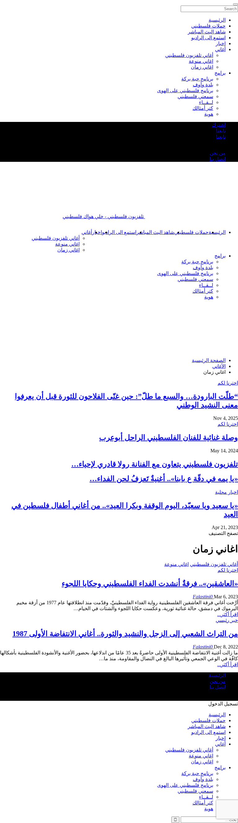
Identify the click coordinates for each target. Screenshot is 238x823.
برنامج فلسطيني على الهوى (185, 273)
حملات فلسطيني (191, 232)
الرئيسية (217, 232)
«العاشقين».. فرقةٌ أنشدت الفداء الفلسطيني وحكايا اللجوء (150, 584)
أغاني (87, 232)
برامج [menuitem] (220, 72)
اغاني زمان (68, 249)
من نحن (218, 153)
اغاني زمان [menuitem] (202, 67)
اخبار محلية (226, 492)
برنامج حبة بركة (197, 261)
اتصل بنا (217, 159)
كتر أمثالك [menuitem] (202, 108)
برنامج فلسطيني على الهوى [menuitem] (185, 90)
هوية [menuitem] (208, 114)
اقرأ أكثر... (227, 614)
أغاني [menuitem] (220, 49)
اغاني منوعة (67, 244)
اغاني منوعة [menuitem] (201, 61)
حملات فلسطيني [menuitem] (208, 25)
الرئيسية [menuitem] (217, 20)
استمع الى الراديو (119, 232)
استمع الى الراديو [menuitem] (208, 37)
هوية (208, 296)
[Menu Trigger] (235, 4)
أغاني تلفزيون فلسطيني (56, 238)
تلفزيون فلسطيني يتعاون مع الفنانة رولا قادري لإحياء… (154, 464)
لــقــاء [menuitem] (206, 102)
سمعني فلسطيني (195, 279)
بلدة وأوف (203, 267)
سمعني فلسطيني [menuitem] (195, 96)
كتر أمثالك (202, 291)
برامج (220, 255)
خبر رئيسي (227, 620)
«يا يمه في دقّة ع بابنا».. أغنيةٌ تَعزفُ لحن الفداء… (164, 479)
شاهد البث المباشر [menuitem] (207, 31)
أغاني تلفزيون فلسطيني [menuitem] (189, 55)
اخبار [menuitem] (221, 43)
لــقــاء (206, 285)
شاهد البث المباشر (155, 232)
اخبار (221, 738)
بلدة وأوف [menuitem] (203, 84)
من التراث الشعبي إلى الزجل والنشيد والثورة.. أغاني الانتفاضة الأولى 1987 (125, 634)
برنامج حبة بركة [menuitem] (197, 78)
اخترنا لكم (228, 383)
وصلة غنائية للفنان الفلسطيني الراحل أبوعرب (168, 437)
